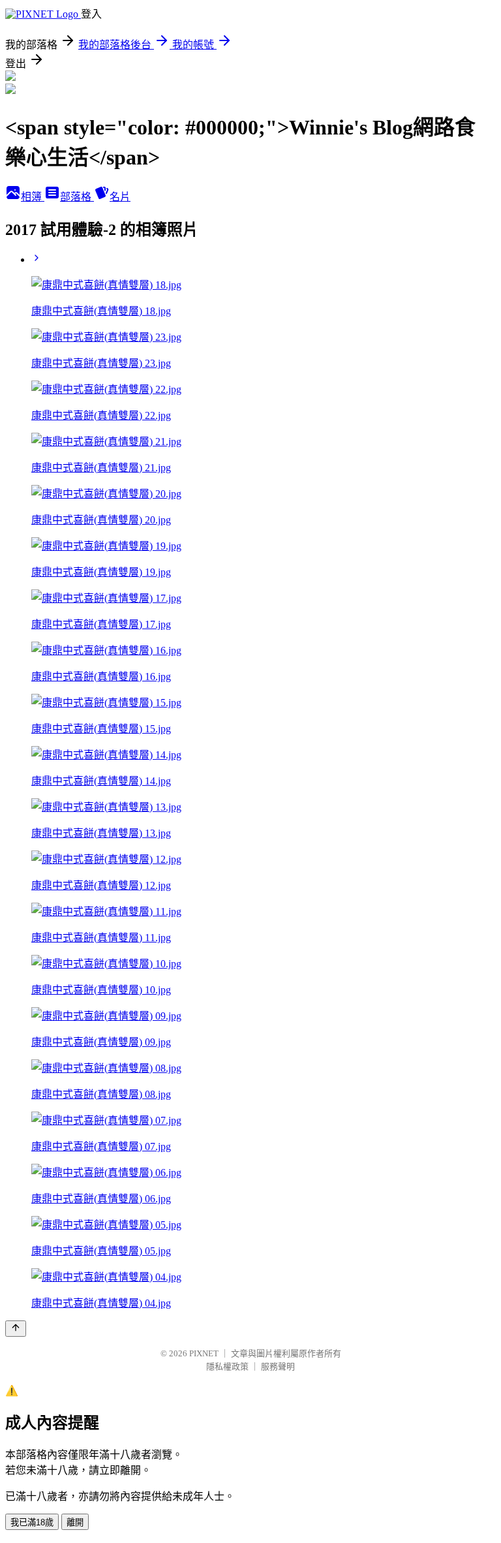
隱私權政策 (227, 1366)
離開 (75, 1522)
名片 (120, 196)
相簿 (32, 196)
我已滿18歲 (31, 1522)
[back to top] (15, 1328)
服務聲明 (278, 1366)
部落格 (77, 196)
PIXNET (204, 1353)
